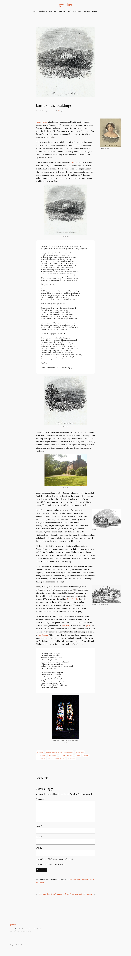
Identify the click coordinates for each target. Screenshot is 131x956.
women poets (71, 758)
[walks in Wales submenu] (80, 11)
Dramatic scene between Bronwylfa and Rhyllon (59, 752)
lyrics (88, 626)
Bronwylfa (40, 752)
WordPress (21, 945)
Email (39, 837)
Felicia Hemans (42, 122)
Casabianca (43, 635)
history (59, 111)
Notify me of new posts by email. (51, 864)
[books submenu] (64, 11)
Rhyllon (73, 162)
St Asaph (86, 755)
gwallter (65, 4)
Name (39, 826)
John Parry (65, 626)
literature (64, 111)
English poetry (80, 752)
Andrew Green (52, 111)
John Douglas (72, 599)
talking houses (41, 758)
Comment (40, 799)
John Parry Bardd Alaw (66, 755)
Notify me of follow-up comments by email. (56, 859)
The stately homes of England (56, 758)
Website (39, 848)
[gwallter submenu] (46, 11)
